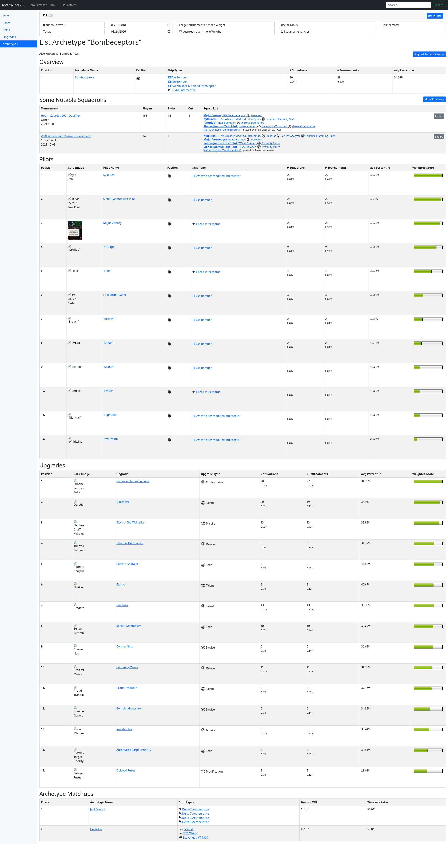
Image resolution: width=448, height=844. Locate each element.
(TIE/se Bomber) (226, 122)
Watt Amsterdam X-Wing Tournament (66, 136)
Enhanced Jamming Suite (280, 119)
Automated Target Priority (133, 750)
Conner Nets (124, 646)
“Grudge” (210, 123)
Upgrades (9, 37)
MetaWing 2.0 (13, 4)
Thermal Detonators (252, 122)
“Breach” (109, 319)
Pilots (6, 23)
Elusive (120, 584)
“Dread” (108, 343)
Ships (6, 30)
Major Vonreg (213, 115)
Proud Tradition (126, 688)
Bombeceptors (84, 77)
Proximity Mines (270, 143)
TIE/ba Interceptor (183, 90)
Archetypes (16, 44)
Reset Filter (434, 16)
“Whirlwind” (111, 439)
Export (439, 116)
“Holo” (107, 271)
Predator (271, 135)
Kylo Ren (210, 119)
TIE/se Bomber (177, 77)
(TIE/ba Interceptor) (235, 115)
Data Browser (38, 5)
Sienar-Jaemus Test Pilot (221, 126)
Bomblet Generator (129, 708)
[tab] (243, 16)
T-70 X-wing (190, 833)
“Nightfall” (110, 415)
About (54, 5)
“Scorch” (108, 367)
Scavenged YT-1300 (195, 837)
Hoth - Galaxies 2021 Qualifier (60, 116)
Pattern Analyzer (291, 135)
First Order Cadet (114, 295)
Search (439, 5)
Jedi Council (97, 809)
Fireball (188, 829)
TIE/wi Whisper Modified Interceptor (192, 86)
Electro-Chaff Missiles (274, 126)
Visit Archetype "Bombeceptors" (222, 129)
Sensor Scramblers (128, 626)
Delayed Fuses (125, 770)
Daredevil (256, 115)
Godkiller (96, 829)
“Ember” (108, 391)
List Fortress (68, 5)
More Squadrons (434, 99)
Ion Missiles (124, 729)
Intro (6, 16)
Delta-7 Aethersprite (195, 809)
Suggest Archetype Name (429, 54)
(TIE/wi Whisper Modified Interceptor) (238, 119)
